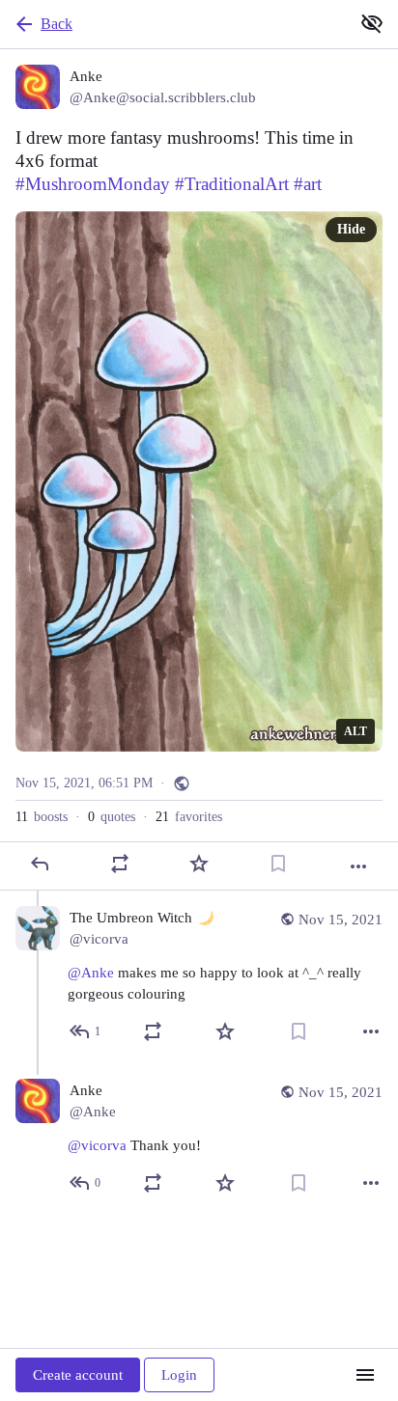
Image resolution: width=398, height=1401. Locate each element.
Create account (78, 1375)
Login (179, 1375)
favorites (189, 817)
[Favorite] (199, 863)
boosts (41, 817)
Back (56, 23)
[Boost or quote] (119, 863)
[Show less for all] (372, 23)
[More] (358, 866)
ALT (355, 731)
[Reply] (39, 863)
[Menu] (365, 1375)
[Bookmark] (278, 863)
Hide (351, 229)
